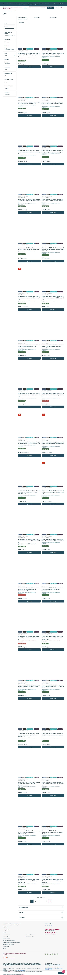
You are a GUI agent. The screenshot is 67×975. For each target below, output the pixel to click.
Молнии (10, 11)
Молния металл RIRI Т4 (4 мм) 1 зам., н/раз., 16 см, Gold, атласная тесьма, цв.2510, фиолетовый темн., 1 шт (53, 249)
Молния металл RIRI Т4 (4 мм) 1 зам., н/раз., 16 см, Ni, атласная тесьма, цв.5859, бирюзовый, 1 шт (53, 395)
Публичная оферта (6, 938)
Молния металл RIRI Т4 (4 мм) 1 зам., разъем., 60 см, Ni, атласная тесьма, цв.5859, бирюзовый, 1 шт (29, 832)
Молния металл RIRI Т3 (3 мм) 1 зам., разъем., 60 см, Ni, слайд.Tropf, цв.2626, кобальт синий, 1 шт (29, 201)
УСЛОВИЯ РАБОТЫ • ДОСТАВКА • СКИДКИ (34, 2)
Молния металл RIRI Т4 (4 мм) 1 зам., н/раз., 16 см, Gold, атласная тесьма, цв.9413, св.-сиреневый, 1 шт (29, 346)
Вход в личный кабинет (29, 934)
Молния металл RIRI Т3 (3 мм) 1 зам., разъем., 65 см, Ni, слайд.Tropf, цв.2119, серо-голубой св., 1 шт (52, 201)
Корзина (4, 948)
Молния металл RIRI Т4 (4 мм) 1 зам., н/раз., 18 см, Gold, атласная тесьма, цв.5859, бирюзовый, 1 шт (53, 444)
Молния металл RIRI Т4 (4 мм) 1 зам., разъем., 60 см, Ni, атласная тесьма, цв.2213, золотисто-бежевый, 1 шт (53, 686)
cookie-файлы (10, 971)
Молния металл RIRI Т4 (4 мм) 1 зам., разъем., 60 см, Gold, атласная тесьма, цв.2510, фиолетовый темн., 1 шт (29, 589)
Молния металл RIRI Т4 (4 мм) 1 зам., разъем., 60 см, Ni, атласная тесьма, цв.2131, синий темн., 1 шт (29, 686)
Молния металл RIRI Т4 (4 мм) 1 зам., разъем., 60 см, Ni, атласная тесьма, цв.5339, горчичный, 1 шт (53, 784)
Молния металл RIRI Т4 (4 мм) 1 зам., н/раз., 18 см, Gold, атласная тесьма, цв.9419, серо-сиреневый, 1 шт (29, 492)
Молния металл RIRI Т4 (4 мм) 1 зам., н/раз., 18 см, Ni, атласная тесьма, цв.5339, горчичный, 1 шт (29, 541)
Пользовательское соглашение (9, 940)
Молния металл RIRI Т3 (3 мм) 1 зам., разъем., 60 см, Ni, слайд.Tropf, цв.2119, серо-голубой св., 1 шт (52, 103)
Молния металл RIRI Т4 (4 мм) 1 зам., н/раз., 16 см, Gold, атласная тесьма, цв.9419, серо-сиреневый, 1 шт (53, 346)
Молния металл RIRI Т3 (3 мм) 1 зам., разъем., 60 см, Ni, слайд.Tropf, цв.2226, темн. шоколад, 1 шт (29, 152)
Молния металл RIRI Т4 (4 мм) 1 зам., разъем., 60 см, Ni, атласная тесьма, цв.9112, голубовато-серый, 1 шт (53, 881)
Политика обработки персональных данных (11, 942)
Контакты (37, 4)
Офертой (22, 974)
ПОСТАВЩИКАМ (6, 946)
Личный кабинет (30, 4)
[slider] (4, 29)
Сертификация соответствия (8, 944)
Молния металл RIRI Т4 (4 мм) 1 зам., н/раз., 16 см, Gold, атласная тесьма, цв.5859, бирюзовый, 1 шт (53, 298)
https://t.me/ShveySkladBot (52, 929)
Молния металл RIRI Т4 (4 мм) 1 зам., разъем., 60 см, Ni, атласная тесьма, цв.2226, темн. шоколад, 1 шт (29, 735)
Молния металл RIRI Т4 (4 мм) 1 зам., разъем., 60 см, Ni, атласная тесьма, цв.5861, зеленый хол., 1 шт (52, 832)
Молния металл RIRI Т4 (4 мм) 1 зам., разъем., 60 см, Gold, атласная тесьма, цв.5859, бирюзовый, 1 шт (52, 589)
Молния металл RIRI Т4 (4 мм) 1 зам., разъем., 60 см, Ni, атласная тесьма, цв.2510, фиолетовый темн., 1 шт (29, 784)
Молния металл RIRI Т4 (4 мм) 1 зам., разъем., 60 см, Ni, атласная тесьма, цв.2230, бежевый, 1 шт (53, 735)
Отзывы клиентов (22, 4)
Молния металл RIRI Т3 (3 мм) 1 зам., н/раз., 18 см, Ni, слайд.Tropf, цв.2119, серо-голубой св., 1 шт (29, 55)
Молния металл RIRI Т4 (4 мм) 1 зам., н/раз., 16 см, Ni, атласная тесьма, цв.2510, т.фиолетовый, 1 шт (29, 395)
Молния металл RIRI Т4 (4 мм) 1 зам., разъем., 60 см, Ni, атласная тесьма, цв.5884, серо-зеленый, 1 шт (29, 881)
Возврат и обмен (6, 936)
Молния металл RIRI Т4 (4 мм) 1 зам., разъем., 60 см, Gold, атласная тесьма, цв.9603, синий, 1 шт (29, 638)
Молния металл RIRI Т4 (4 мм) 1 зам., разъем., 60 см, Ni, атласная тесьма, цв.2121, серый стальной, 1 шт (52, 638)
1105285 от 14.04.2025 (20, 970)
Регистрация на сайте (29, 936)
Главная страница (6, 934)
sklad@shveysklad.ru (50, 933)
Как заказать (47, 2)
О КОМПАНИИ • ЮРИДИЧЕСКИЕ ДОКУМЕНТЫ (16, 2)
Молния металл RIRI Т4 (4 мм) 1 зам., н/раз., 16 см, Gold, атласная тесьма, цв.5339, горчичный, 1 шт (29, 298)
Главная (4, 11)
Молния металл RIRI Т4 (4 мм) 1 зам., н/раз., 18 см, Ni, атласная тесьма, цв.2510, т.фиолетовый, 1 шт (53, 492)
